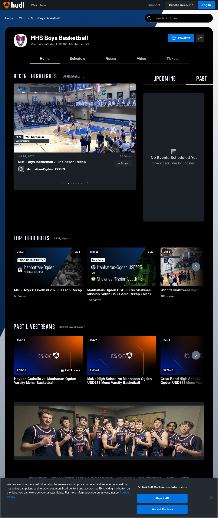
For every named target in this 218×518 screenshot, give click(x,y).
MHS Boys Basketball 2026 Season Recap (52, 162)
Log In (206, 5)
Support (154, 5)
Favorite (184, 38)
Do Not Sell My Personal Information (162, 487)
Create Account (181, 5)
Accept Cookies (162, 509)
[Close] (211, 497)
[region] (109, 498)
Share (124, 163)
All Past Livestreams (71, 327)
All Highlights (71, 76)
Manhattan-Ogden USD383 (45, 169)
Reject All (162, 498)
